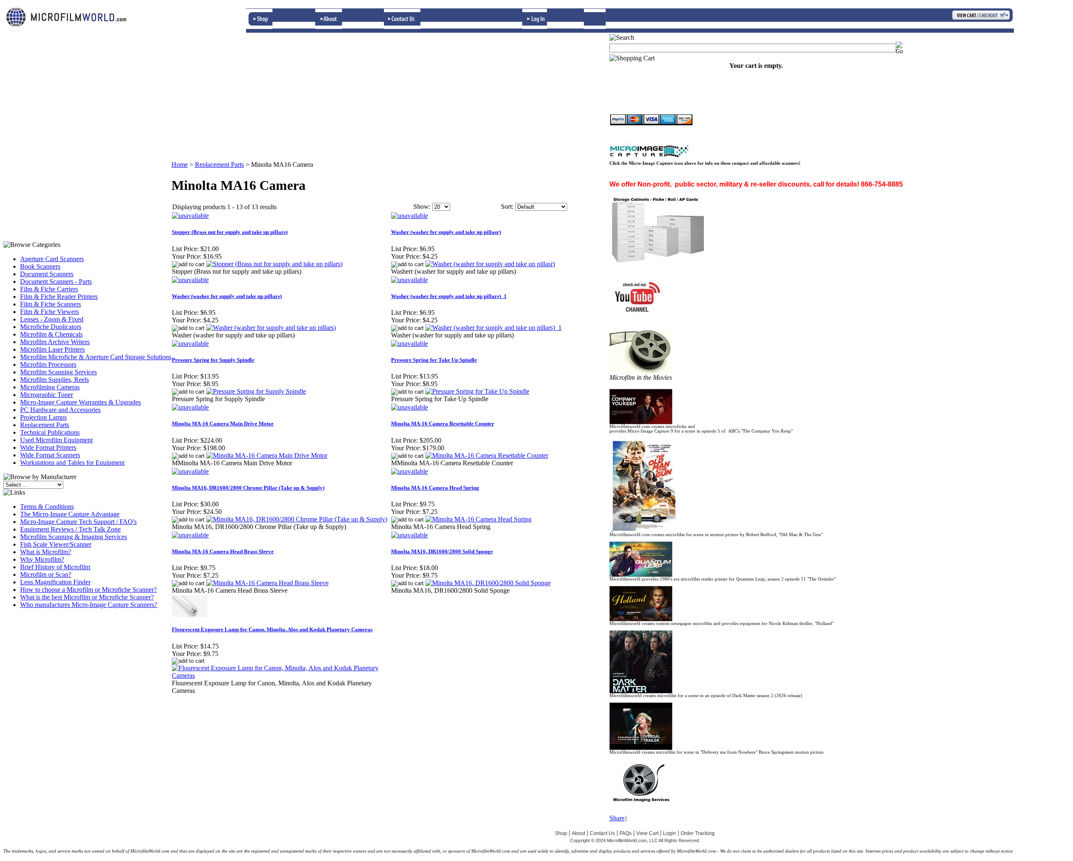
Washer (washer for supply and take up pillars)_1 (449, 296)
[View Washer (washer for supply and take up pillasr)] (490, 263)
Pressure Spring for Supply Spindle (213, 360)
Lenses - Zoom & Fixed (51, 319)
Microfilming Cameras (50, 387)
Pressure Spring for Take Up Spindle (434, 360)
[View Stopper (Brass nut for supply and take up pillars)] (274, 263)
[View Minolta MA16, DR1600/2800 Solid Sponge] (488, 582)
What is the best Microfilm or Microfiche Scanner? (87, 597)
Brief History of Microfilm (55, 567)
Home (179, 164)
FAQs (625, 833)
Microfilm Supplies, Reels (54, 379)
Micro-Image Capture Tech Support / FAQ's (78, 521)
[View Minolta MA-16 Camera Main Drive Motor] (266, 455)
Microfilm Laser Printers (52, 349)
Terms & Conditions (47, 506)
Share (617, 818)
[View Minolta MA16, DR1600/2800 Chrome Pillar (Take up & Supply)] (296, 519)
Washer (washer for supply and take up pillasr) (446, 232)
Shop (561, 833)
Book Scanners (40, 266)
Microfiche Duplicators (50, 326)
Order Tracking (698, 833)
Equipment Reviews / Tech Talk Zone (70, 529)
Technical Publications (50, 432)
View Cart (647, 833)
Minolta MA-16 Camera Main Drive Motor (223, 423)
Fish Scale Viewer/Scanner (55, 544)
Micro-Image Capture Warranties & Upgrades (80, 402)
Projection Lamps (43, 417)
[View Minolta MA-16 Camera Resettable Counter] (486, 455)
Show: (421, 206)
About (578, 833)
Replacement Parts (44, 424)
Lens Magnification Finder (55, 582)
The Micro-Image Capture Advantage (69, 514)
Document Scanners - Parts (56, 281)
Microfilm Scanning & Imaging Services (73, 536)
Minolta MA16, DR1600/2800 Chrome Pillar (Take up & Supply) (248, 488)
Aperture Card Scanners (52, 258)
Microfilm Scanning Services (58, 372)
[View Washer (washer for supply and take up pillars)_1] (493, 327)
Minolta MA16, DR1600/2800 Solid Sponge (442, 551)
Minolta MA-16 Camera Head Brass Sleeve (223, 551)
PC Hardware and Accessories (60, 409)
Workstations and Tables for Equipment (72, 462)
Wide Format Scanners (50, 455)
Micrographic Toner (46, 394)
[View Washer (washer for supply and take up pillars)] (271, 327)
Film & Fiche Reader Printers (59, 296)
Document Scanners (46, 273)
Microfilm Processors (48, 364)
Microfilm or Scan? (45, 574)
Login (669, 833)
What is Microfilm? (45, 551)
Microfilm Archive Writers (55, 341)
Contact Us (602, 833)
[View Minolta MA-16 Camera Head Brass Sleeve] (267, 582)
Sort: (507, 206)
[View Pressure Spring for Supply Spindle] (256, 391)
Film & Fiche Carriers (49, 289)
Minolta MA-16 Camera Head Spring (435, 488)
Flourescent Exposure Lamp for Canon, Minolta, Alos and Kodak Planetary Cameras (272, 629)
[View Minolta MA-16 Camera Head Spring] (478, 519)
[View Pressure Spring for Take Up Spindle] (477, 391)
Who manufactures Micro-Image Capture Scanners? (88, 604)
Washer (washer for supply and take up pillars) (227, 296)
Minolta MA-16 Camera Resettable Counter (442, 423)
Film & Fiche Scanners (50, 304)
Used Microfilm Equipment (56, 439)
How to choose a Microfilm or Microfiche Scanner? (88, 589)
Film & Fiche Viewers (49, 311)
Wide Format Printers (48, 447)
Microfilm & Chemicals (51, 334)
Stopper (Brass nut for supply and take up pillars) (230, 232)
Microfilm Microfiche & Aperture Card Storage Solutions (95, 356)
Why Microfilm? (42, 559)
